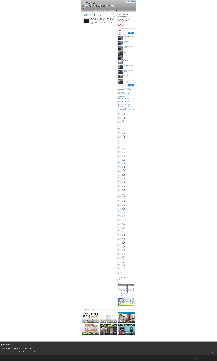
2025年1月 (120, 139)
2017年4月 (120, 262)
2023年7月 (120, 160)
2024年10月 (121, 143)
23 (124, 292)
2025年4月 (120, 135)
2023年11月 (120, 155)
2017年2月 (120, 265)
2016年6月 (120, 272)
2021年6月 (120, 194)
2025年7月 (120, 130)
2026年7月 (120, 114)
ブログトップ (119, 10)
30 (124, 293)
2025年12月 (121, 124)
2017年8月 (120, 257)
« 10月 (121, 295)
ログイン (128, 1)
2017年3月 (120, 264)
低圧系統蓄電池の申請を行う (124, 96)
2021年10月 (121, 189)
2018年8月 (120, 241)
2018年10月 (121, 238)
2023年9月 (120, 158)
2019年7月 (120, 226)
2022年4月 (120, 181)
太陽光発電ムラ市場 (96, 10)
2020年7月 (120, 209)
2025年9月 (120, 128)
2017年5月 (120, 261)
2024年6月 (120, 148)
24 (126, 292)
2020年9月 (120, 207)
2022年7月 (120, 177)
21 (119, 292)
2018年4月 (120, 246)
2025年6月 (120, 132)
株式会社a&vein (6, 345)
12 (130, 288)
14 (119, 290)
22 (121, 292)
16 (124, 290)
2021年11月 (120, 188)
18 (128, 290)
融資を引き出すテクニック (93, 15)
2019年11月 (120, 220)
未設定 (114, 16)
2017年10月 (121, 254)
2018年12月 (121, 235)
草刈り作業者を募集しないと (124, 109)
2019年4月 (120, 230)
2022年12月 (121, 170)
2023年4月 (120, 164)
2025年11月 (120, 125)
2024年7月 (120, 147)
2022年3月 (120, 182)
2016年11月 (120, 269)
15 (121, 290)
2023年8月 (120, 159)
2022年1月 (120, 185)
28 (119, 293)
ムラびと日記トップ (86, 10)
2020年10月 (121, 205)
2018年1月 (120, 250)
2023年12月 (121, 154)
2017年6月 (120, 260)
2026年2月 (120, 121)
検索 (131, 32)
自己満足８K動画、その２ (128, 60)
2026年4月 (120, 118)
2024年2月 (120, 151)
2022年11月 (120, 171)
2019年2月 (120, 232)
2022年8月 (120, 175)
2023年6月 (120, 162)
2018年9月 (120, 239)
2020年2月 (120, 216)
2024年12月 (121, 140)
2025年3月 (120, 136)
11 (128, 288)
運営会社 (3, 358)
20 (133, 290)
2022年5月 (120, 179)
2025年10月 (121, 126)
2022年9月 (120, 174)
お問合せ (34, 351)
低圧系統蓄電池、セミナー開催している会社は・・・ (128, 43)
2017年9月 (120, 256)
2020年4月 (120, 213)
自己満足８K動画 (126, 75)
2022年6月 (120, 178)
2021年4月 (120, 197)
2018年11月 (120, 237)
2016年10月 (121, 271)
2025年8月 (120, 129)
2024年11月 (120, 141)
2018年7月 (120, 242)
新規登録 (133, 1)
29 (121, 293)
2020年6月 (120, 211)
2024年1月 (120, 152)
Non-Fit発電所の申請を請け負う (125, 88)
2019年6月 (120, 227)
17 (126, 290)
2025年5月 (120, 133)
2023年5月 (120, 163)
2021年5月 (120, 196)
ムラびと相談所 (28, 351)
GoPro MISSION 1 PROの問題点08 (125, 94)
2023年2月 (120, 167)
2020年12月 (121, 203)
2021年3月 (120, 198)
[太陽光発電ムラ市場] (126, 306)
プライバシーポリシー (21, 358)
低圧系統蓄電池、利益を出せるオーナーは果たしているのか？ (128, 48)
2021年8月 (120, 192)
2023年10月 (121, 156)
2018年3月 (120, 247)
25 (128, 292)
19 (130, 290)
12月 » (130, 295)
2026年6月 (120, 115)
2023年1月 (120, 169)
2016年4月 (120, 273)
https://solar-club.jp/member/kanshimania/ (124, 26)
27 (133, 292)
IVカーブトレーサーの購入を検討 (125, 98)
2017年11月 (120, 253)
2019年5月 (120, 228)
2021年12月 (121, 186)
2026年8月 (120, 113)
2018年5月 (120, 245)
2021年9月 (120, 190)
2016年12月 (121, 268)
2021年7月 (120, 193)
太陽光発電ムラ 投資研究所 (108, 10)
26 (130, 292)
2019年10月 (121, 222)
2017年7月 (120, 258)
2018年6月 (120, 243)
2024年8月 (120, 145)
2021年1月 (120, 201)
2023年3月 (120, 166)
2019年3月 (120, 231)
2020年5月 (120, 212)
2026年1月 (120, 122)
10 (126, 288)
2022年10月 (121, 173)
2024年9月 (120, 144)
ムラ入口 (3, 351)
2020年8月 (120, 208)
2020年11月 (120, 204)
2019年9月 (120, 223)
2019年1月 (120, 234)
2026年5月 (120, 117)
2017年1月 (120, 266)
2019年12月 (121, 219)
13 (133, 288)
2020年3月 (120, 215)
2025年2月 (120, 137)
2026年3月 (120, 120)
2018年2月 (120, 249)
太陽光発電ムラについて (11, 358)
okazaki (123, 108)
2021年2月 (120, 200)
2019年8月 (120, 224)
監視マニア (124, 105)
